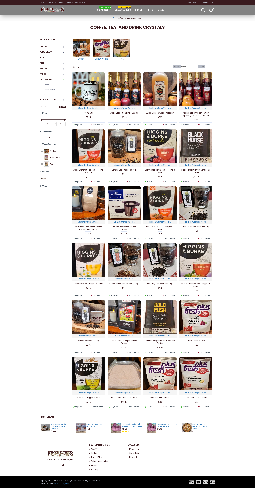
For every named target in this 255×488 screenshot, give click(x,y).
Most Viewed (47, 417)
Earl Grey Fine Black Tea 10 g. (160, 283)
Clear (63, 107)
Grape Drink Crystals (196, 341)
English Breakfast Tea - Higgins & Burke (195, 285)
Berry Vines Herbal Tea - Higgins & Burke (160, 171)
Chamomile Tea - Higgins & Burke (88, 283)
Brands (45, 172)
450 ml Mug (88, 113)
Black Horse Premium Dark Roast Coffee (195, 171)
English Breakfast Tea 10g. (88, 341)
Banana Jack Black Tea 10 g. (124, 170)
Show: (202, 67)
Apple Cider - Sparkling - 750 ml (124, 113)
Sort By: (177, 67)
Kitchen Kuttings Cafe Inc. (88, 108)
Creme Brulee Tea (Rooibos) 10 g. (124, 283)
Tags (44, 186)
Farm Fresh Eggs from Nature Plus (94, 425)
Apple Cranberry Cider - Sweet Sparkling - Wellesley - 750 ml (196, 114)
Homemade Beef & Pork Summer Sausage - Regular (132, 425)
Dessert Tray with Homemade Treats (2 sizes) (200, 426)
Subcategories (49, 144)
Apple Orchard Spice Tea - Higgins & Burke (88, 171)
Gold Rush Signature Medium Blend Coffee (160, 342)
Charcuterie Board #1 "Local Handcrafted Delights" (59, 426)
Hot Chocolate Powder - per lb (124, 397)
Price (44, 113)
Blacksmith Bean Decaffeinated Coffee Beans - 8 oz (88, 228)
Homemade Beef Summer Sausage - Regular (167, 425)
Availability (47, 132)
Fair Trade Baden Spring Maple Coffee (124, 342)
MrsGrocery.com (61, 483)
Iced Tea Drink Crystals (160, 397)
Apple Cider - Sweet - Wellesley (160, 113)
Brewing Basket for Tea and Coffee (124, 228)
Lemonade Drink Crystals (196, 397)
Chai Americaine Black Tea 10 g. (196, 227)
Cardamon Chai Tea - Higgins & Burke (160, 228)
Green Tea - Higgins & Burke (88, 397)
